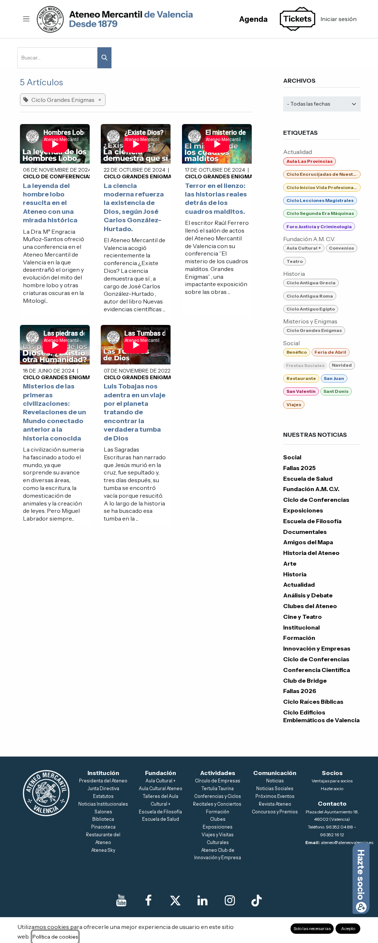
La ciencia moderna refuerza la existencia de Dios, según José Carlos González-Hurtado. (134, 207)
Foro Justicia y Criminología (319, 226)
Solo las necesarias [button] (312, 928)
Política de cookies (55, 936)
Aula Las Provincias (309, 161)
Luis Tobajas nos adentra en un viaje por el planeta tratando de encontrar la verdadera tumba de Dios (134, 412)
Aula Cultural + (303, 248)
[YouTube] (121, 900)
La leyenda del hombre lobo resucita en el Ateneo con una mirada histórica (50, 203)
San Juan (334, 378)
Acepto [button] (348, 928)
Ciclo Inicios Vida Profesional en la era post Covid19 (323, 187)
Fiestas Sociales (305, 365)
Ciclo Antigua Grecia (311, 282)
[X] (175, 900)
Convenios (341, 248)
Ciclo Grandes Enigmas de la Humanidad (165, 176)
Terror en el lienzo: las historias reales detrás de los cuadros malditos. (216, 199)
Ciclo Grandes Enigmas (314, 330)
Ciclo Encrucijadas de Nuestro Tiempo (323, 174)
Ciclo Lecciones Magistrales (320, 200)
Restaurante (301, 378)
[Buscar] (104, 57)
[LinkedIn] (202, 900)
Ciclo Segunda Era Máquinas (320, 213)
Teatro (294, 261)
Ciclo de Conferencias (57, 176)
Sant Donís (335, 391)
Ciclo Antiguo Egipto (310, 309)
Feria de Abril (330, 352)
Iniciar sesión (338, 19)
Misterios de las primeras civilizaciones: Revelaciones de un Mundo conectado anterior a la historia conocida (54, 412)
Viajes (293, 404)
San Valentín (301, 391)
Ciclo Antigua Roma (309, 296)
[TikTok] (256, 900)
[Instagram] (229, 900)
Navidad (342, 365)
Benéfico (296, 352)
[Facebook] (148, 900)
